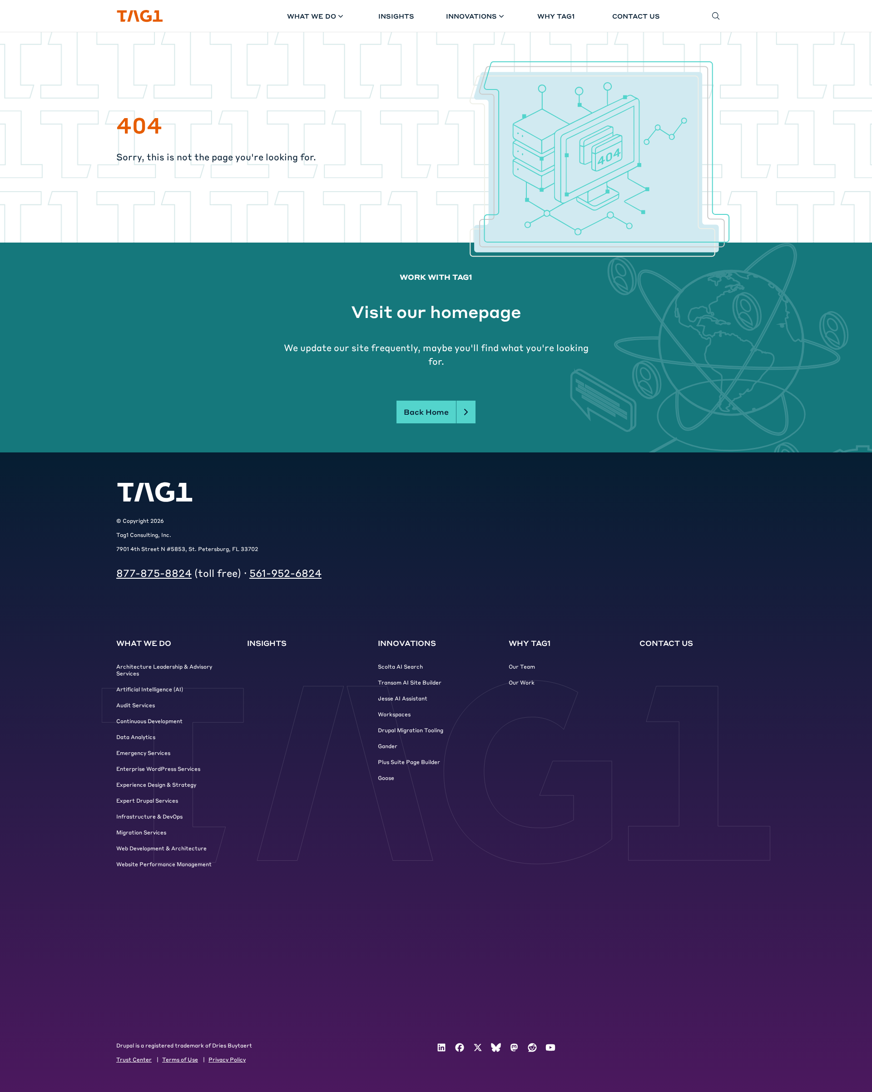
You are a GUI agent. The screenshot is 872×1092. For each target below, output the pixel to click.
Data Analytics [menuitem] (135, 736)
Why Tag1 (556, 16)
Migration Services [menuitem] (141, 832)
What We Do (311, 16)
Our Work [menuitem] (522, 682)
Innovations (471, 16)
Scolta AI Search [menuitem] (400, 666)
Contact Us (636, 16)
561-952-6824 (285, 572)
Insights (396, 16)
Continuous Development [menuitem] (149, 721)
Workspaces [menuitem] (394, 714)
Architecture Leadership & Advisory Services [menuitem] (164, 670)
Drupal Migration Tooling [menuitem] (410, 730)
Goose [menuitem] (386, 777)
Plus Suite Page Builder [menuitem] (409, 761)
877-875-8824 (154, 572)
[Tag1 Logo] (154, 492)
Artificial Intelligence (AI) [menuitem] (149, 689)
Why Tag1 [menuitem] (529, 643)
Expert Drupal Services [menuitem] (147, 800)
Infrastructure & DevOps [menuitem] (149, 816)
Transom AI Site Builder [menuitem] (409, 682)
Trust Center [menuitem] (134, 1059)
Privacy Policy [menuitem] (227, 1059)
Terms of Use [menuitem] (180, 1059)
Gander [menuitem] (387, 746)
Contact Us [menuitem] (666, 643)
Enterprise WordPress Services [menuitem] (158, 768)
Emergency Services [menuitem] (143, 752)
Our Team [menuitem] (522, 666)
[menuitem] (441, 1047)
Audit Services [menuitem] (135, 705)
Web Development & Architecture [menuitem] (161, 848)
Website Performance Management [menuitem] (164, 864)
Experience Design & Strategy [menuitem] (156, 784)
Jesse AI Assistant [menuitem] (402, 698)
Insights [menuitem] (267, 643)
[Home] (140, 16)
